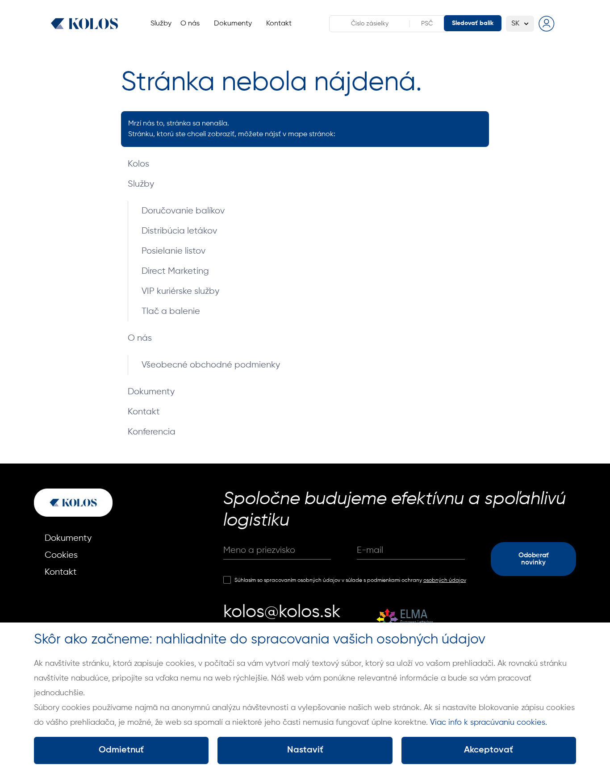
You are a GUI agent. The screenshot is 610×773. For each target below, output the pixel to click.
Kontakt (144, 412)
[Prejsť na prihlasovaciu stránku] (547, 24)
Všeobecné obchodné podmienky (211, 365)
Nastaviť (305, 750)
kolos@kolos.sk (282, 612)
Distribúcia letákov (179, 231)
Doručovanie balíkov (183, 211)
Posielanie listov (173, 251)
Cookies (61, 555)
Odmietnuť (121, 750)
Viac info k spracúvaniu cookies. (488, 723)
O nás (140, 338)
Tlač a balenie (171, 311)
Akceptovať (488, 750)
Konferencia (151, 432)
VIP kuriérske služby (180, 291)
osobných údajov (444, 580)
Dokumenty (151, 392)
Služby (141, 184)
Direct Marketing (175, 271)
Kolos (138, 164)
